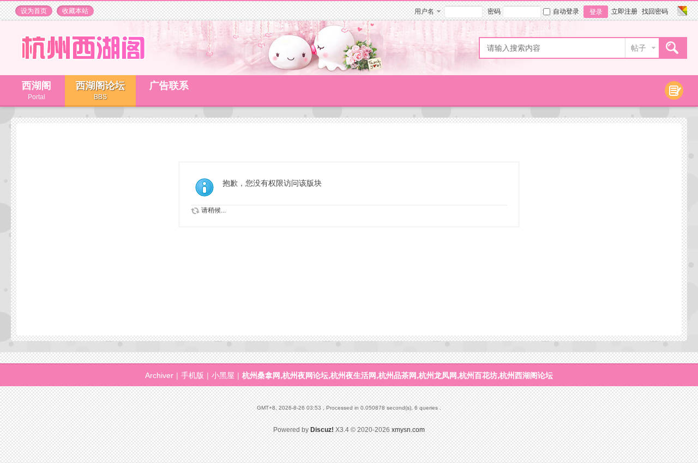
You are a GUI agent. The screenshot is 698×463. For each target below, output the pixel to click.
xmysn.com (408, 430)
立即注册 (624, 11)
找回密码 (655, 11)
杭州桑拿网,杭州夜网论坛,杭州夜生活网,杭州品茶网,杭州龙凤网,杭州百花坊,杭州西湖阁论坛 (397, 375)
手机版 (192, 375)
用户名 (424, 11)
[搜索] (672, 48)
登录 (596, 12)
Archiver (159, 375)
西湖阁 (36, 90)
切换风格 (681, 11)
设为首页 (34, 11)
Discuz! (322, 430)
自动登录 (566, 11)
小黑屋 (223, 375)
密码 (494, 11)
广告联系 (169, 85)
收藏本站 (75, 11)
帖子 (638, 48)
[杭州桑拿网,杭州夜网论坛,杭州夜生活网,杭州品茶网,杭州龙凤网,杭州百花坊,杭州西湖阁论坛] (82, 67)
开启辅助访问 (672, 11)
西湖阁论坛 (100, 90)
